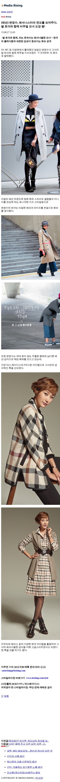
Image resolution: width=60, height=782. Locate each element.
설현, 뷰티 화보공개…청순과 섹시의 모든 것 (29, 751)
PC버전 (39, 778)
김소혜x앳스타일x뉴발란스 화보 (23, 772)
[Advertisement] (24, 704)
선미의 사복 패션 (15, 756)
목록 (6, 696)
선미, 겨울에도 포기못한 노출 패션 (25, 767)
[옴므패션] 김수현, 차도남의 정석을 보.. (28, 741)
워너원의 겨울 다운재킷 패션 (22, 761)
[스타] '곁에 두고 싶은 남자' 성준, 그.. (27, 744)
